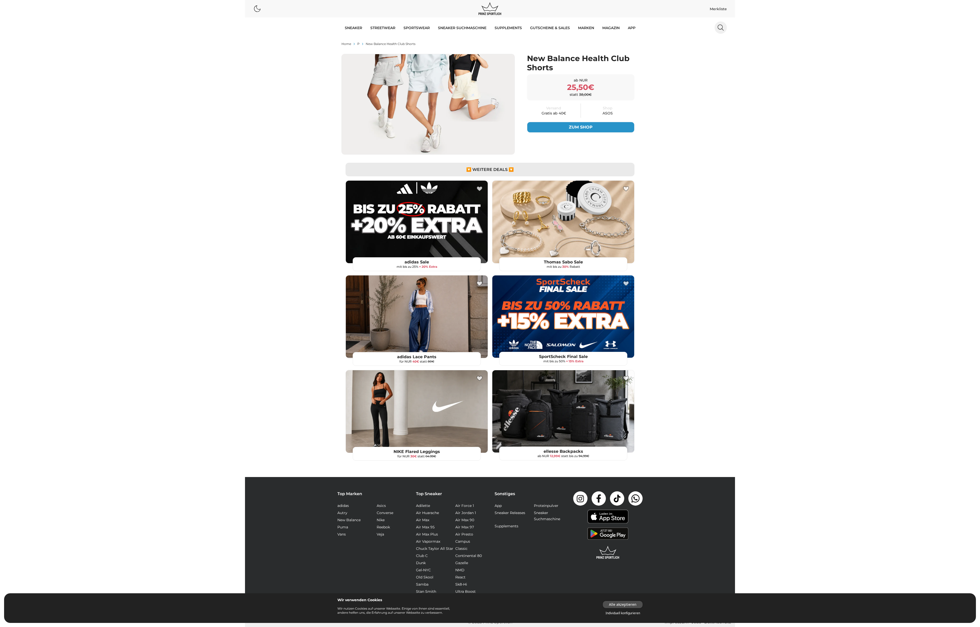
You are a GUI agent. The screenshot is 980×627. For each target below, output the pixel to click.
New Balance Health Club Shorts (390, 44)
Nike (381, 520)
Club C (422, 555)
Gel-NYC (423, 570)
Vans (341, 534)
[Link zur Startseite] (608, 552)
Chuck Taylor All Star (434, 548)
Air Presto (464, 534)
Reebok (383, 527)
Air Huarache (427, 512)
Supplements (508, 28)
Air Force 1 (464, 505)
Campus (462, 541)
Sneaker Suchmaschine (462, 28)
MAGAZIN (611, 28)
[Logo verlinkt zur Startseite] (489, 8)
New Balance (349, 520)
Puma (342, 527)
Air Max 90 (464, 520)
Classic (461, 548)
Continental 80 (468, 555)
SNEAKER (353, 28)
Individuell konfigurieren (623, 613)
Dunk (421, 563)
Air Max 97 (464, 527)
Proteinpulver (546, 505)
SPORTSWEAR (416, 28)
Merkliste (718, 9)
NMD (459, 570)
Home (346, 44)
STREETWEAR (382, 28)
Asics (381, 505)
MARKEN (586, 28)
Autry (342, 512)
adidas (343, 505)
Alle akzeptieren (622, 604)
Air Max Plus (427, 534)
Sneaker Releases (510, 512)
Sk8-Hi (461, 584)
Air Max (422, 520)
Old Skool (424, 577)
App (631, 28)
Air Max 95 (425, 527)
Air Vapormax (428, 541)
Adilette (423, 505)
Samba (422, 584)
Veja (380, 534)
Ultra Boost (465, 591)
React (460, 577)
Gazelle (461, 563)
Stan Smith (426, 591)
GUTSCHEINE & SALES (550, 28)
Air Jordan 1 (465, 512)
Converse (385, 512)
